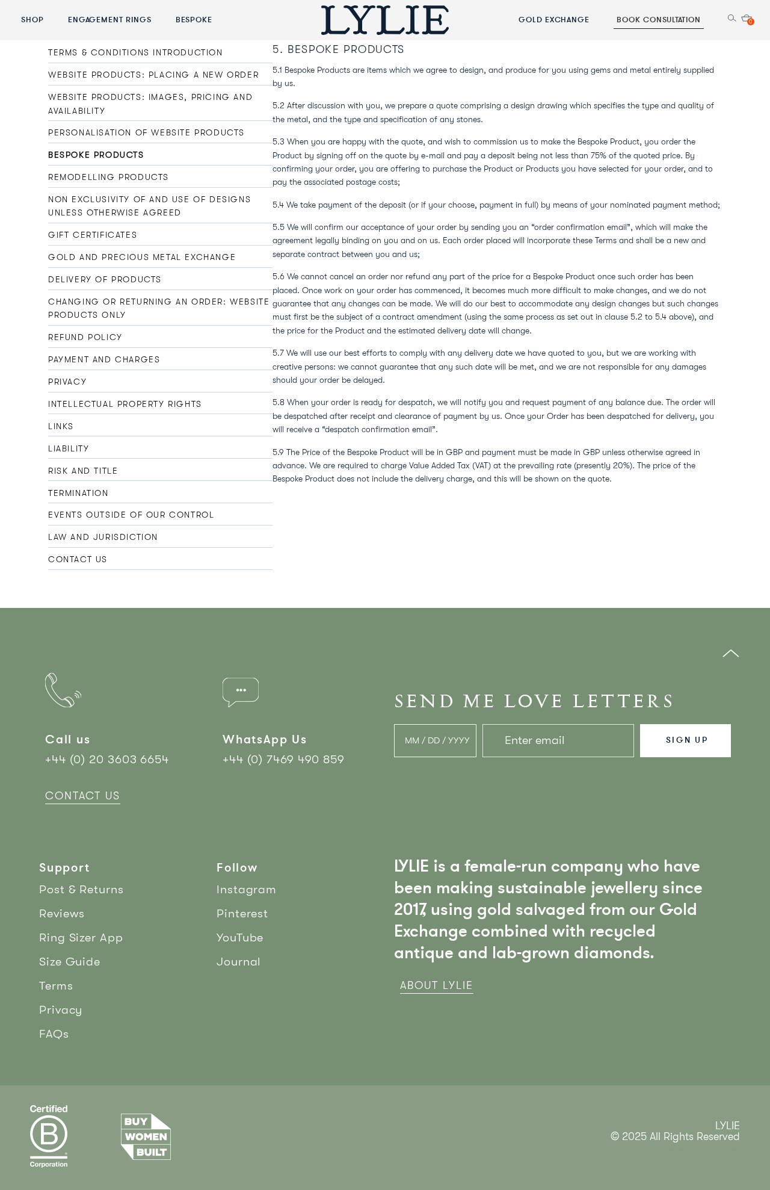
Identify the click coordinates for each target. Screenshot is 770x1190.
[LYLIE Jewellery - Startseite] (385, 19)
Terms (56, 986)
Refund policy (85, 337)
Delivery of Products (105, 279)
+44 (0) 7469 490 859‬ (284, 759)
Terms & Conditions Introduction (135, 52)
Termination (78, 493)
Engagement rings (110, 19)
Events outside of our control (131, 514)
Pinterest (242, 913)
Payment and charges (104, 359)
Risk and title (83, 471)
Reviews (62, 913)
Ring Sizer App (81, 937)
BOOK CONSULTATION (659, 19)
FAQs (54, 1034)
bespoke (194, 19)
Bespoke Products (96, 155)
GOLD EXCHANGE (554, 19)
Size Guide (69, 961)
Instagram (247, 889)
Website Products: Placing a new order (153, 74)
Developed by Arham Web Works (703, 1149)
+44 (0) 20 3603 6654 (107, 759)
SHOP (32, 19)
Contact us (78, 559)
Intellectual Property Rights (125, 404)
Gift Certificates (92, 235)
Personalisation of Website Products (146, 132)
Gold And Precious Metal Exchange (142, 257)
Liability (68, 448)
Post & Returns (81, 889)
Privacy (67, 381)
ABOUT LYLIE (436, 985)
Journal (239, 961)
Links (61, 426)
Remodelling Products (108, 177)
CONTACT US (82, 796)
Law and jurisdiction (103, 537)
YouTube (240, 937)
